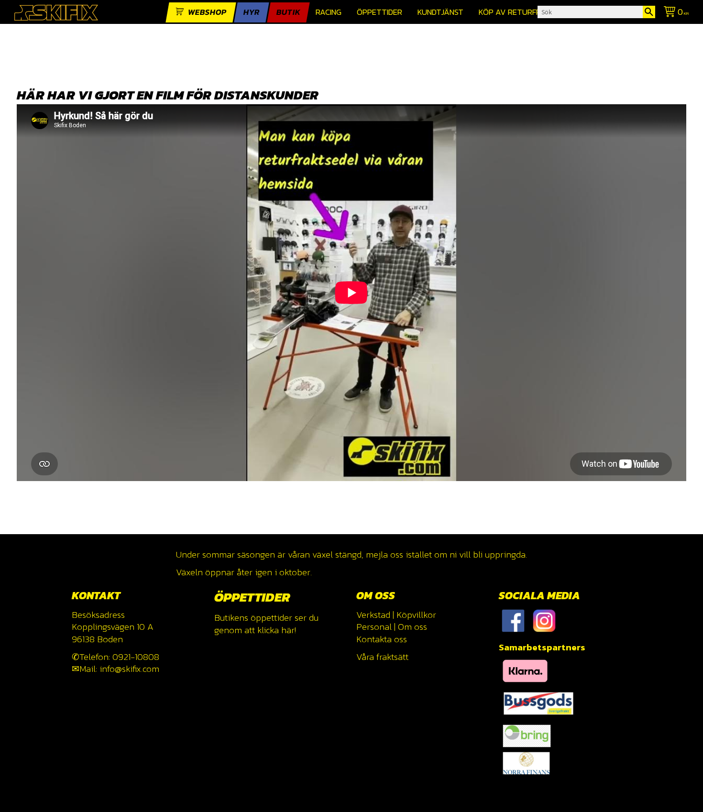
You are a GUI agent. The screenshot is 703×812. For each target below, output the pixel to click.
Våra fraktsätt (382, 657)
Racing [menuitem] (328, 12)
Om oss (412, 627)
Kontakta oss (381, 639)
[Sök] (649, 12)
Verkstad (373, 615)
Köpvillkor (416, 615)
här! (288, 630)
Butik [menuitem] (288, 12)
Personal (374, 627)
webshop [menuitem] (207, 12)
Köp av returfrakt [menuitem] (517, 12)
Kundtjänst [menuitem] (440, 12)
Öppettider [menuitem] (379, 12)
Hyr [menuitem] (251, 12)
